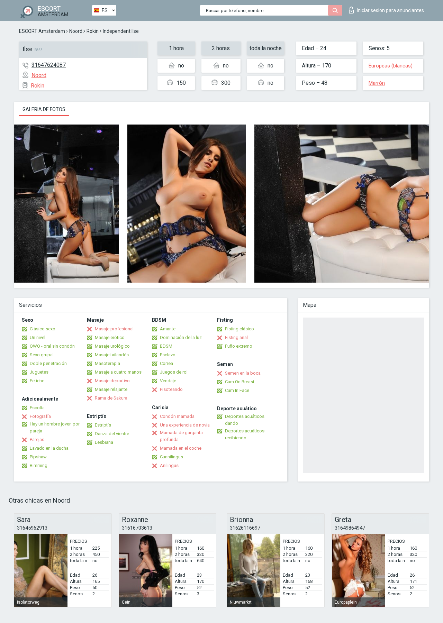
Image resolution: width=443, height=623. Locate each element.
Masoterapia (107, 363)
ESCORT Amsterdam (42, 31)
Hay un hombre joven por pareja (55, 427)
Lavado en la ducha (49, 448)
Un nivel (37, 337)
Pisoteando (171, 389)
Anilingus (169, 465)
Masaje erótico (110, 337)
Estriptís (103, 425)
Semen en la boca (243, 373)
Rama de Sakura (111, 398)
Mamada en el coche (180, 448)
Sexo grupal (42, 354)
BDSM (166, 346)
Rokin (93, 31)
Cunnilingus (171, 456)
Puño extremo (238, 346)
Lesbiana (104, 442)
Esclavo (167, 354)
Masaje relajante (111, 389)
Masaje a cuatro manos (118, 372)
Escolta (37, 407)
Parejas (37, 439)
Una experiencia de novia (185, 425)
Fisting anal (236, 337)
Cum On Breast (239, 381)
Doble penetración (48, 363)
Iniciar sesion (390, 10)
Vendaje (168, 380)
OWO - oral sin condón (52, 346)
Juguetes (39, 372)
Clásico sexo (42, 328)
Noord (75, 31)
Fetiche (37, 380)
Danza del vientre (112, 433)
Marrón (377, 83)
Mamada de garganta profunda (181, 436)
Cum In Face (237, 390)
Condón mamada (177, 416)
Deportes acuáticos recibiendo (244, 434)
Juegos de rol (174, 372)
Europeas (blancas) (391, 66)
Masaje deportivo (112, 380)
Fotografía (40, 416)
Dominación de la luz (181, 337)
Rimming (38, 465)
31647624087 (48, 65)
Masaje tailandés (112, 354)
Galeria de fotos (43, 109)
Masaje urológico (112, 346)
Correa (166, 363)
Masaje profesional (114, 328)
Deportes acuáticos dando (244, 420)
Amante (167, 328)
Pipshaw (38, 456)
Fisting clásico (239, 328)
